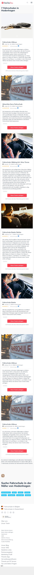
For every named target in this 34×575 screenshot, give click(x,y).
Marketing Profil (6, 554)
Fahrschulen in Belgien (12, 507)
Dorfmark (27, 492)
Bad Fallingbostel (6, 492)
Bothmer (21, 492)
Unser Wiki (5, 548)
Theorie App (5, 557)
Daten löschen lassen (7, 530)
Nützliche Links (6, 550)
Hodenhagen (20, 495)
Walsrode (28, 495)
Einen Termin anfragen (17, 67)
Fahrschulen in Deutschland (14, 509)
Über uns (4, 521)
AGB (2, 536)
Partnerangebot (6, 552)
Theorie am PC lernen (8, 561)
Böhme (14, 492)
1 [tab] (17, 36)
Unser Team (5, 523)
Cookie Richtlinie (5, 541)
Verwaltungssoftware (8, 559)
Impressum (4, 534)
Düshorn (4, 495)
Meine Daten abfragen (7, 532)
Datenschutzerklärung (7, 539)
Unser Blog (5, 545)
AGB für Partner (5, 538)
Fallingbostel (11, 495)
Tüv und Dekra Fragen (9, 564)
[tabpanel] (17, 25)
